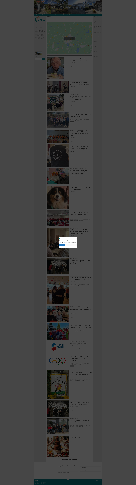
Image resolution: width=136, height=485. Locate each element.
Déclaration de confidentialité (69, 246)
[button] (76, 238)
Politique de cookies (65, 246)
